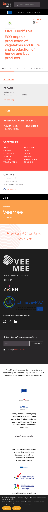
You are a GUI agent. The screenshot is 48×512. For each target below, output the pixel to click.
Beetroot (29, 147)
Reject (17, 508)
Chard (27, 150)
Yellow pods (10, 162)
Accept (7, 508)
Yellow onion (31, 159)
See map (10, 100)
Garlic (27, 153)
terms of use (19, 350)
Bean (6, 147)
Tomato (7, 159)
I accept (16, 350)
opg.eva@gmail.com (13, 184)
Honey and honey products (21, 120)
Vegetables (10, 142)
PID (37, 23)
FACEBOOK (12, 189)
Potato (28, 156)
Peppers (7, 156)
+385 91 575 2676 (10, 181)
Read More (8, 80)
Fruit (6, 111)
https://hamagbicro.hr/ (24, 436)
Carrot (7, 150)
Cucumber (8, 153)
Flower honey (10, 126)
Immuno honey (31, 126)
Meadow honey (11, 129)
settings (27, 504)
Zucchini (28, 162)
